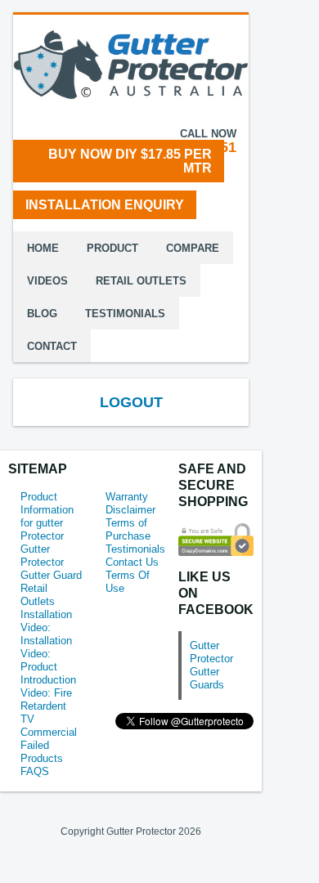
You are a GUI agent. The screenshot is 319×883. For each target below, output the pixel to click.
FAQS (34, 771)
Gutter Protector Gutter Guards (211, 665)
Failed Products (41, 751)
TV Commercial (48, 725)
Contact (52, 346)
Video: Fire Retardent (46, 699)
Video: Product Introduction (48, 667)
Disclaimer (130, 510)
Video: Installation (46, 634)
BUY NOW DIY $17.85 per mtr (130, 161)
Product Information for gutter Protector (47, 516)
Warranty (127, 497)
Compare (192, 248)
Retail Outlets (141, 281)
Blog (42, 313)
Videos (47, 281)
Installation (46, 614)
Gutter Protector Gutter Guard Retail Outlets (51, 575)
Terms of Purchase (128, 529)
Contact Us (132, 562)
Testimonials (125, 313)
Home (43, 248)
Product (112, 248)
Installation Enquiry (104, 205)
